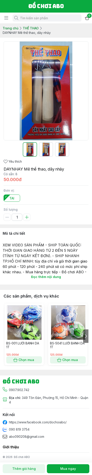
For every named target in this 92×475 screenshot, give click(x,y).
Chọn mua (26, 360)
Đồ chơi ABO (22, 457)
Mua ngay (68, 469)
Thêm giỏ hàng (24, 469)
